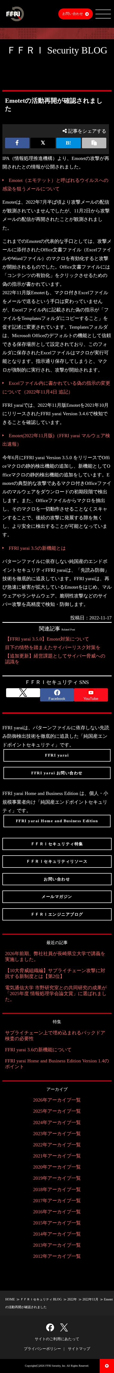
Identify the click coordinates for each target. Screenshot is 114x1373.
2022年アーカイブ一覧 (57, 1144)
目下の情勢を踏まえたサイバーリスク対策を (52, 647)
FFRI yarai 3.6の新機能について (38, 1049)
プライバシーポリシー (42, 1349)
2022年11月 (90, 1299)
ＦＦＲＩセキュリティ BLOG (41, 1299)
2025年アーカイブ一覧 (57, 1111)
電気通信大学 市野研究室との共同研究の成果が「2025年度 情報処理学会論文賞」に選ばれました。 (56, 993)
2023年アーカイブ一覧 (57, 1133)
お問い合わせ (72, 14)
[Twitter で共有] (42, 143)
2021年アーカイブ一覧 (57, 1156)
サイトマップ (79, 1349)
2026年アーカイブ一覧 (57, 1100)
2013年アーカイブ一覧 (57, 1245)
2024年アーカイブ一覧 (57, 1122)
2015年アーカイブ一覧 (57, 1223)
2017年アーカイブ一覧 (57, 1200)
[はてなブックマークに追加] (68, 143)
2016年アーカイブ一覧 (57, 1211)
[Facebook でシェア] (17, 143)
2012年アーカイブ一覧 (57, 1256)
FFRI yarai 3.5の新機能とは (37, 548)
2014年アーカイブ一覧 (57, 1234)
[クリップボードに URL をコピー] (94, 143)
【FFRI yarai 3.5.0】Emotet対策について (47, 639)
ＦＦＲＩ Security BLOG (57, 50)
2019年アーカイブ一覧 (57, 1178)
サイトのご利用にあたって (57, 1339)
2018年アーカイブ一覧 (57, 1189)
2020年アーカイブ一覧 (57, 1167)
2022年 (72, 1299)
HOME (10, 1299)
